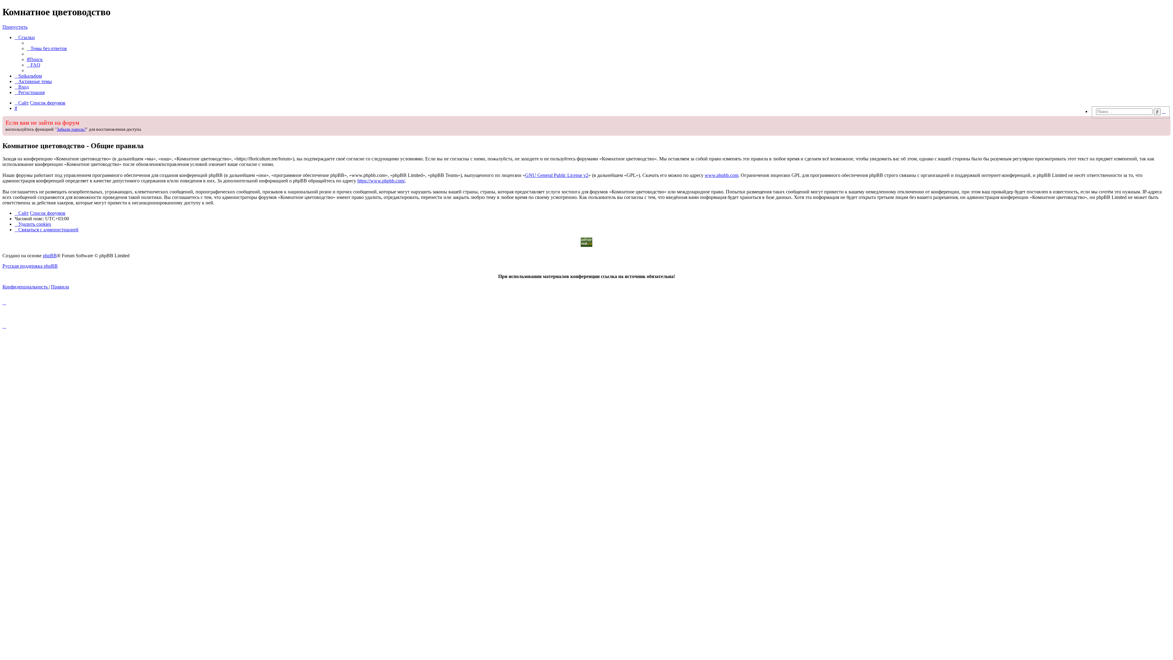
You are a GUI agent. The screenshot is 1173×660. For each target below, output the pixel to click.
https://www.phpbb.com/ (381, 180)
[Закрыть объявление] (1088, 120)
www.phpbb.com (721, 175)
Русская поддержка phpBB (30, 266)
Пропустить (14, 27)
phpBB (50, 255)
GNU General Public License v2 (556, 175)
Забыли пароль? (71, 129)
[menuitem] (47, 48)
